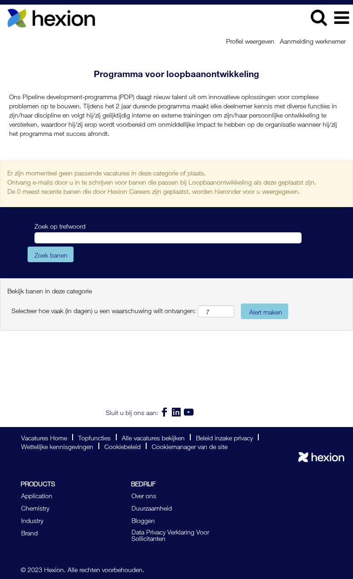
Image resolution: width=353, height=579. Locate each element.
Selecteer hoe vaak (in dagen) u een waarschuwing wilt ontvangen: (103, 310)
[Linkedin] (177, 412)
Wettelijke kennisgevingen (57, 445)
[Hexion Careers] (48, 16)
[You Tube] (188, 412)
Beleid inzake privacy (224, 437)
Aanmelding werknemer (313, 40)
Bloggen (143, 519)
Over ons (143, 495)
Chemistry (35, 507)
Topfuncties (94, 437)
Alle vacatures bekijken (153, 437)
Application (36, 495)
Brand (29, 532)
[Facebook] (164, 412)
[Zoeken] (318, 17)
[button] (341, 17)
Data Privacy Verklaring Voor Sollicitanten (170, 534)
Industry (32, 519)
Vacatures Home (44, 437)
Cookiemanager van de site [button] (190, 445)
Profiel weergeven (250, 40)
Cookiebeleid (122, 445)
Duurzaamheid (151, 507)
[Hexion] (321, 457)
